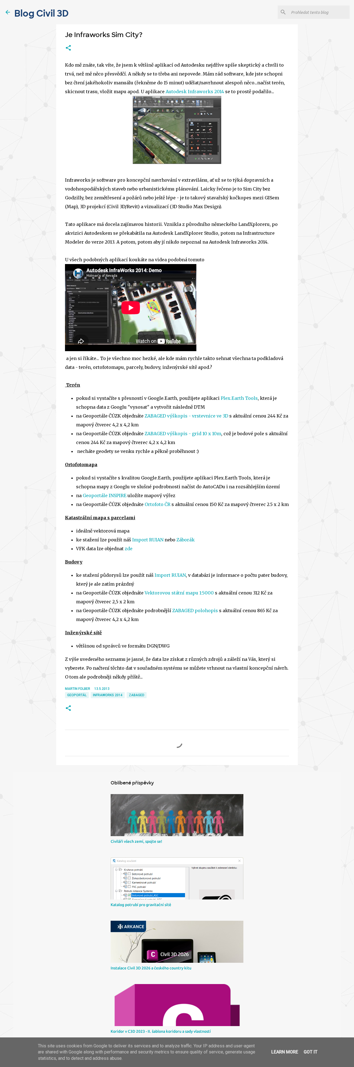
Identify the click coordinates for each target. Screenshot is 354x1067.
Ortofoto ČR (157, 504)
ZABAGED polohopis (195, 610)
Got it (310, 1052)
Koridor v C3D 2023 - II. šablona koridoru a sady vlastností (161, 1031)
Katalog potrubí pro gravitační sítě (141, 904)
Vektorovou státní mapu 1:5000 (179, 593)
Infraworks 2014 (108, 695)
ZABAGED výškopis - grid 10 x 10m (183, 433)
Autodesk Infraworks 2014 (194, 91)
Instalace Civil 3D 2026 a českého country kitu (151, 968)
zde (128, 548)
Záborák (185, 539)
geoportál (77, 695)
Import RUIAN (147, 539)
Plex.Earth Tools (239, 398)
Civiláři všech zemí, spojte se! (136, 841)
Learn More (284, 1052)
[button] (68, 48)
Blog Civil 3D (41, 13)
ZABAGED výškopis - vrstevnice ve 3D (186, 416)
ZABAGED (136, 695)
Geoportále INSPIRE (104, 495)
